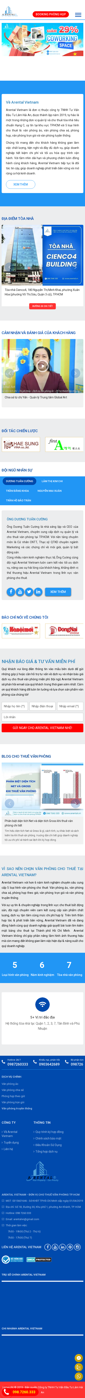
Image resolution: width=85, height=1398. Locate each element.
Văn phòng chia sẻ (13, 1090)
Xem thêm (20, 184)
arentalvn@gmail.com (26, 1219)
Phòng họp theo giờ (13, 1096)
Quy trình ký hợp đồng (49, 1132)
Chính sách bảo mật (48, 1138)
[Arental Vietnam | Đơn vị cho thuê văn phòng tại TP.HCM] (10, 11)
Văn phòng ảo (10, 1083)
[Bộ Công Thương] (13, 1260)
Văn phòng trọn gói (13, 1102)
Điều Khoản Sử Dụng (48, 1145)
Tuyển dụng (11, 1142)
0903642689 (49, 1064)
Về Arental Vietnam (9, 1134)
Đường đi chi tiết (42, 306)
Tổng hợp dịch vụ (46, 1151)
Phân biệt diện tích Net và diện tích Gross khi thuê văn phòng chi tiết (39, 823)
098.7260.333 (24, 1392)
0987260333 (17, 1064)
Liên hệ (8, 1149)
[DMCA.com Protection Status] (39, 1259)
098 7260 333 (23, 1213)
